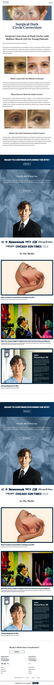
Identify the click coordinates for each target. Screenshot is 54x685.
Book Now (17, 651)
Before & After (3, 671)
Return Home (26, 411)
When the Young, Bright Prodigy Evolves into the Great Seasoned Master (25, 341)
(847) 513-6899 (6, 659)
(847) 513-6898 (5, 660)
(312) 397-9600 (34, 659)
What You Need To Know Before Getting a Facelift (17, 297)
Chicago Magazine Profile (9, 386)
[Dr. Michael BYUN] (6, 3)
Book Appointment (31, 669)
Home (28, 677)
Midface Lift (3, 669)
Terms (33, 677)
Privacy (38, 677)
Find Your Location (26, 438)
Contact (29, 671)
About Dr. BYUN (31, 667)
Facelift (2, 667)
